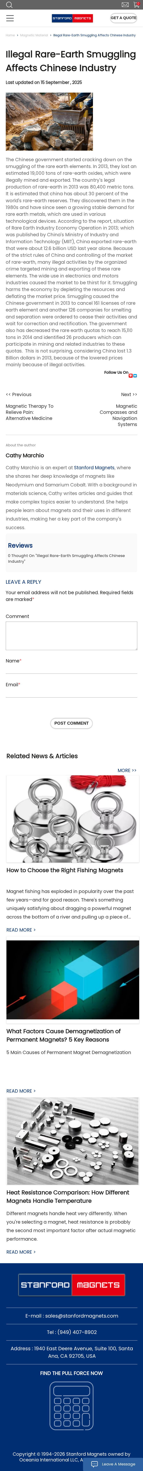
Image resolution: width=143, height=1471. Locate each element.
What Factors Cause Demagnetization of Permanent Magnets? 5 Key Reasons (63, 1035)
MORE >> (127, 770)
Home (10, 35)
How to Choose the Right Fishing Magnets (64, 870)
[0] (134, 4)
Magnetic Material (34, 35)
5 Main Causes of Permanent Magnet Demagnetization (68, 1052)
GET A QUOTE (124, 18)
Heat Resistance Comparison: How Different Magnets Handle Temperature (67, 1197)
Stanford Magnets (94, 467)
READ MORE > (21, 930)
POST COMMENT (71, 723)
